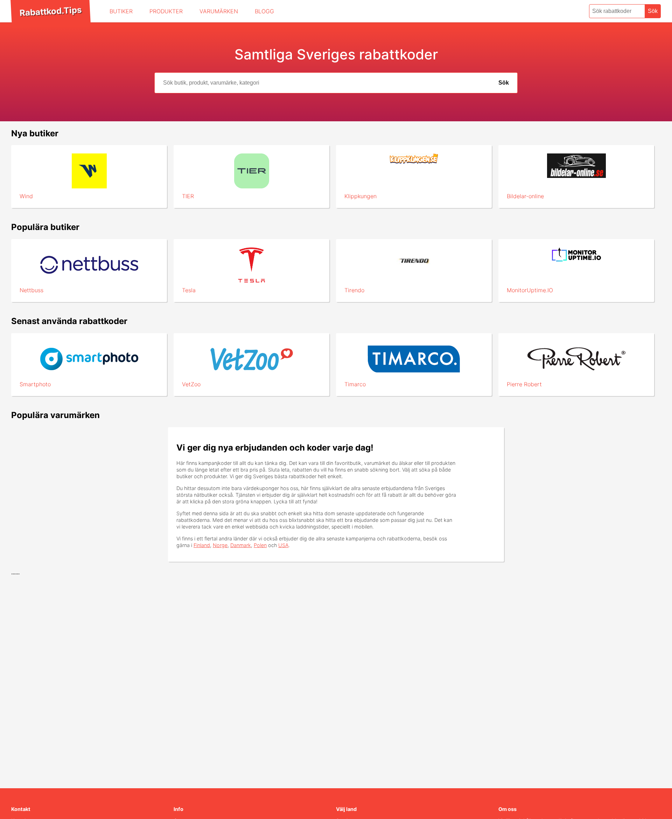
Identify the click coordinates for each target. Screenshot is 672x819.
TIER (188, 196)
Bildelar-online (525, 196)
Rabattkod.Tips (50, 11)
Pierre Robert (524, 384)
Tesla (189, 290)
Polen (260, 545)
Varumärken (219, 11)
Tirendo (354, 290)
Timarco (355, 384)
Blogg (264, 11)
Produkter (166, 11)
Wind (26, 196)
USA (283, 545)
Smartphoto (35, 384)
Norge (220, 545)
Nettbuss (31, 290)
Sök (653, 11)
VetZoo (191, 384)
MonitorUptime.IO (530, 290)
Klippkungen (360, 196)
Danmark (240, 545)
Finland (202, 545)
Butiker (121, 11)
